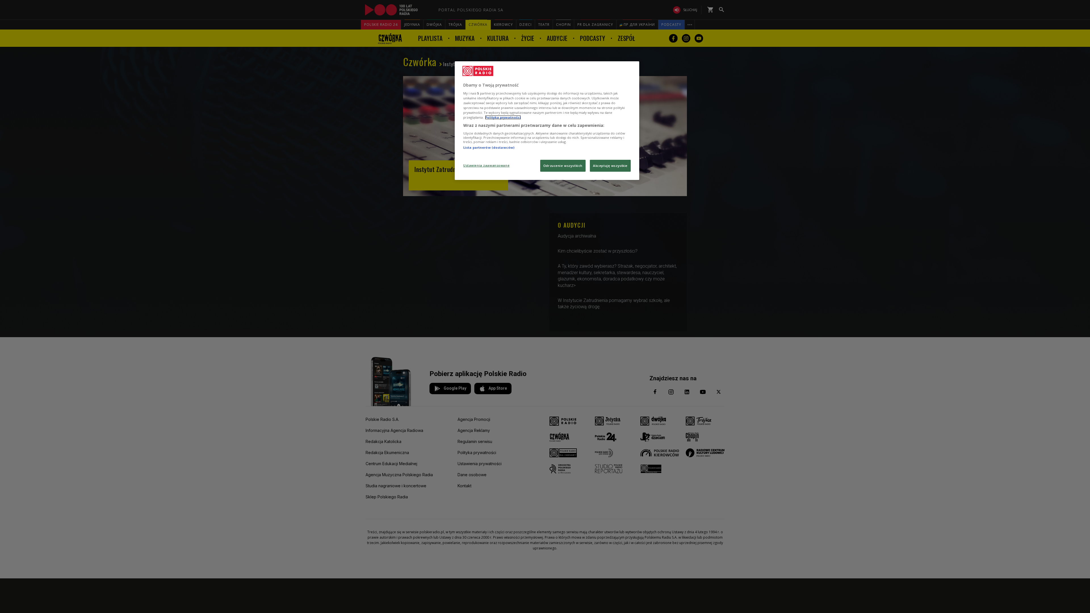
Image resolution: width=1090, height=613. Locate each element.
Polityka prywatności (503, 117)
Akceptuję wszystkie (610, 165)
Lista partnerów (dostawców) (488, 147)
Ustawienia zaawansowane (486, 165)
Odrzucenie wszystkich (562, 165)
